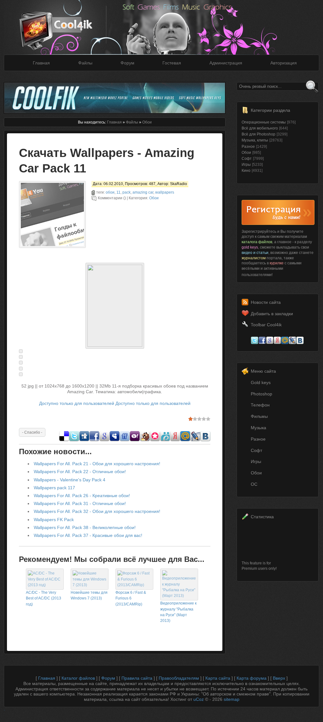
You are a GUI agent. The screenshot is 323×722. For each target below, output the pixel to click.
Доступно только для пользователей (76, 403)
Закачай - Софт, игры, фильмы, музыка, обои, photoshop (65, 24)
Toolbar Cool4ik (266, 324)
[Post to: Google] (104, 439)
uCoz (198, 699)
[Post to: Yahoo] (135, 439)
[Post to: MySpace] (114, 439)
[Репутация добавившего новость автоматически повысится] (32, 432)
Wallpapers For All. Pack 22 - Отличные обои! (80, 471)
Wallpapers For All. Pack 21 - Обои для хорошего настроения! (97, 463)
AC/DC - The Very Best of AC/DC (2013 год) (43, 598)
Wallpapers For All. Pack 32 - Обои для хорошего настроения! (97, 511)
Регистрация (278, 212)
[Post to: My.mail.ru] (185, 439)
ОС (254, 484)
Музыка (258, 427)
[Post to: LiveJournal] (195, 439)
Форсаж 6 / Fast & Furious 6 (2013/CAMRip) (130, 598)
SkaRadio (178, 184)
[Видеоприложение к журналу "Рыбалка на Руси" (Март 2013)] (179, 595)
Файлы (85, 62)
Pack (126, 192)
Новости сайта (266, 302)
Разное (248, 146)
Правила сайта (136, 678)
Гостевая (171, 62)
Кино (246, 170)
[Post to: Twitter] (74, 439)
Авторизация (283, 62)
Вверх (279, 678)
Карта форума (252, 678)
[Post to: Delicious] (64, 439)
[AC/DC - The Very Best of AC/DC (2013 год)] (45, 585)
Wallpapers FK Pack (54, 519)
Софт (247, 158)
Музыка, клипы (255, 140)
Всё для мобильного (260, 128)
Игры (246, 164)
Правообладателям (179, 678)
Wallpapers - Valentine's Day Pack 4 (69, 479)
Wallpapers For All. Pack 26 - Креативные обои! (82, 495)
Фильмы (259, 416)
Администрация (225, 62)
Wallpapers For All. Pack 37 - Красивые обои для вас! (88, 535)
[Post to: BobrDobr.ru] (145, 439)
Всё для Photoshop (258, 134)
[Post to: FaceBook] (94, 439)
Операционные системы (264, 122)
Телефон (260, 404)
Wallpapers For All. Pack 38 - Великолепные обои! (85, 527)
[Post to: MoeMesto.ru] (165, 439)
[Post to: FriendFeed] (125, 439)
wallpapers (164, 192)
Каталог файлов (78, 678)
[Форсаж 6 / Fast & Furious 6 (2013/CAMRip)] (134, 585)
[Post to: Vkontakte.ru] (205, 439)
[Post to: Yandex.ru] (175, 439)
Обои (147, 122)
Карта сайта (217, 678)
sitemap (231, 699)
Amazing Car (142, 192)
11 (118, 192)
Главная (41, 62)
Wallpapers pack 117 (54, 487)
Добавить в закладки (272, 313)
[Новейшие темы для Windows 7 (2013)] (90, 585)
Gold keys (261, 382)
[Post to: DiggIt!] (84, 439)
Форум (127, 62)
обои (110, 192)
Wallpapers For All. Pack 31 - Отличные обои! (80, 503)
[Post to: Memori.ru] (155, 439)
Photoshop (261, 393)
